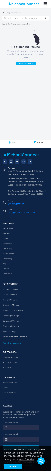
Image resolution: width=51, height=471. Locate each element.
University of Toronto (11, 305)
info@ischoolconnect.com (22, 212)
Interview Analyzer (10, 357)
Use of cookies (26, 459)
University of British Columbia (15, 337)
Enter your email (11, 434)
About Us (6, 234)
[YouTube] (23, 161)
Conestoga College (11, 316)
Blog (4, 264)
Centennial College (11, 321)
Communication (9, 393)
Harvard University (10, 289)
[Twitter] (17, 161)
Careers (6, 269)
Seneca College (9, 331)
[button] (41, 461)
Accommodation (10, 383)
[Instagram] (11, 161)
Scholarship (7, 244)
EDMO (5, 239)
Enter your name (11, 422)
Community (7, 249)
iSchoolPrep (7, 259)
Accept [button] (12, 466)
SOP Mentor (7, 367)
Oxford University (10, 295)
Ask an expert (8, 254)
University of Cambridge (13, 310)
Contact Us (7, 274)
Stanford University (10, 300)
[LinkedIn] (30, 161)
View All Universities (11, 343)
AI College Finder (10, 362)
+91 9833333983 (16, 204)
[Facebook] (5, 161)
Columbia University (11, 326)
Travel (5, 388)
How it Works (8, 229)
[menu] (45, 3)
